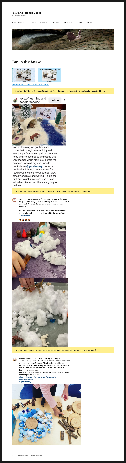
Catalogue (21, 23)
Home (14, 23)
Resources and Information (62, 23)
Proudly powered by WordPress (34, 455)
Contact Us (89, 23)
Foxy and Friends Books (26, 12)
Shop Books (44, 23)
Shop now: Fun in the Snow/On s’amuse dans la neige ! (30, 84)
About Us (80, 23)
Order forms (32, 23)
